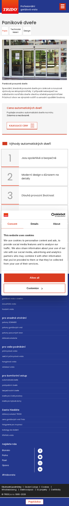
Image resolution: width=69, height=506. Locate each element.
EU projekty (42, 489)
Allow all (34, 277)
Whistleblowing (9, 489)
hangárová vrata (9, 361)
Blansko (6, 450)
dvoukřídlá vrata (9, 304)
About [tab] (56, 223)
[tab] (4, 30)
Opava (5, 465)
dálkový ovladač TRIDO (12, 414)
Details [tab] (35, 223)
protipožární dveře (9, 385)
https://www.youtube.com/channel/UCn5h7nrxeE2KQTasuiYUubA (40, 457)
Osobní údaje (31, 487)
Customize (33, 288)
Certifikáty (56, 489)
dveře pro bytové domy (11, 401)
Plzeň (4, 460)
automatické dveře (10, 380)
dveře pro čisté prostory (12, 396)
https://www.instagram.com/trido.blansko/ (40, 463)
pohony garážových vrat (12, 327)
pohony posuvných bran (12, 332)
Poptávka (34, 502)
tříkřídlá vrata (8, 435)
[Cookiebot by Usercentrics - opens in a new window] (51, 215)
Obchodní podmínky (12, 487)
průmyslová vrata (9, 351)
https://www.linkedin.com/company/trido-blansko (40, 469)
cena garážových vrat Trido (13, 419)
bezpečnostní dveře (10, 390)
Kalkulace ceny (18, 125)
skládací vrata (8, 367)
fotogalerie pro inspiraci (12, 424)
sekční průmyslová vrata (13, 356)
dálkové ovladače (9, 338)
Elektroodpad (26, 489)
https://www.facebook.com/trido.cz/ (40, 450)
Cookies (45, 487)
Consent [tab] (12, 223)
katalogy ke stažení (10, 430)
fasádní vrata (8, 309)
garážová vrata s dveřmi (12, 298)
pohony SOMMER (9, 322)
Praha (5, 455)
